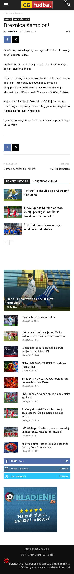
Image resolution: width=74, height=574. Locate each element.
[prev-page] (6, 242)
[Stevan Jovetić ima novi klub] (11, 320)
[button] (69, 5)
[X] (15, 39)
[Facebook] (7, 39)
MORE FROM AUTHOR (45, 181)
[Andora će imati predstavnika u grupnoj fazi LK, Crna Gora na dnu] (11, 447)
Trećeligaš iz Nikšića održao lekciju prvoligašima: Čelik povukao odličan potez (43, 212)
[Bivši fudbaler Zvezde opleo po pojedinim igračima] (11, 397)
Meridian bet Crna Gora (37, 548)
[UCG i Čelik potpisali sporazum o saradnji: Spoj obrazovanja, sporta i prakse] (11, 432)
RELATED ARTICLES (17, 181)
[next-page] (11, 242)
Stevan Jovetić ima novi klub (38, 317)
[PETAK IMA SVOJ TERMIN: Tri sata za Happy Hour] (11, 366)
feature (8, 19)
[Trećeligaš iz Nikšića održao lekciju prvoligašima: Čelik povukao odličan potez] (13, 212)
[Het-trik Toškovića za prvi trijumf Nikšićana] (13, 195)
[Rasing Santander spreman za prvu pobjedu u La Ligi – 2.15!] (11, 351)
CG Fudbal (12, 31)
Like (66, 461)
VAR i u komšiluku (59, 169)
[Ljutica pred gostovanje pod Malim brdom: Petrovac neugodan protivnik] (11, 336)
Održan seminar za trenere (19, 169)
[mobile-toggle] (6, 5)
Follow (63, 468)
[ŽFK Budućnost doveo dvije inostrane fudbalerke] (13, 229)
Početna (8, 13)
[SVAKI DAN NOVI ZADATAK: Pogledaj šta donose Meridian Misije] (11, 382)
